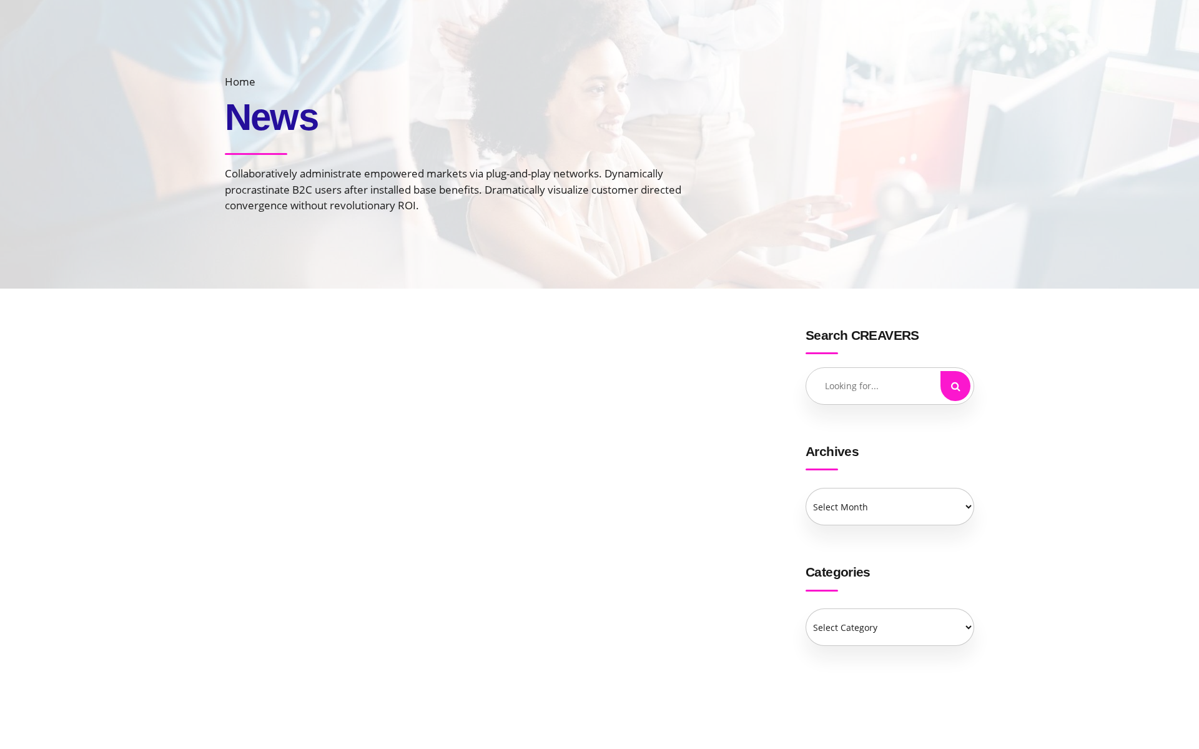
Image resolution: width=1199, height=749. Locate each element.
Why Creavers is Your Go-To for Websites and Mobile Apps (514, 390)
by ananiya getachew (466, 713)
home (320, 355)
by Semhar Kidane (450, 436)
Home (240, 81)
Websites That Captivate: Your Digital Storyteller (494, 537)
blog (312, 676)
